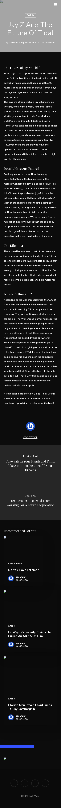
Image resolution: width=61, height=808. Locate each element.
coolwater (13, 42)
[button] (55, 4)
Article (30, 15)
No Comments (48, 42)
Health (19, 563)
